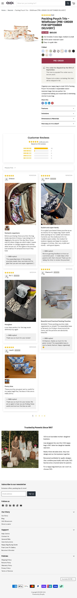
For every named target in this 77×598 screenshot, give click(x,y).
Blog (3, 518)
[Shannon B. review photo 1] (56, 298)
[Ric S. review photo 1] (20, 301)
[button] (46, 15)
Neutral (10, 10)
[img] (9, 176)
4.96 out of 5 (43, 142)
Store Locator (6, 524)
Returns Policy (6, 563)
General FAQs (6, 539)
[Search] (68, 3)
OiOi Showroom (7, 521)
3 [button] (39, 416)
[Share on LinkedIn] (49, 103)
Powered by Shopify (38, 594)
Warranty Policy (7, 565)
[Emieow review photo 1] (20, 204)
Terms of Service (7, 571)
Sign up (31, 494)
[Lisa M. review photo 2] (7, 381)
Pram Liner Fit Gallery (9, 547)
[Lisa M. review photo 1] (20, 366)
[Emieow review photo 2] (7, 228)
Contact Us (5, 536)
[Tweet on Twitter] (46, 103)
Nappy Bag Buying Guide (10, 545)
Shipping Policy (7, 560)
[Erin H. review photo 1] (56, 204)
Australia (67, 579)
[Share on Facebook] (43, 103)
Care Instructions (7, 542)
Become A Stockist (8, 550)
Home (4, 10)
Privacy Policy (6, 568)
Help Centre (6, 534)
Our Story (5, 516)
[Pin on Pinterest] (52, 103)
